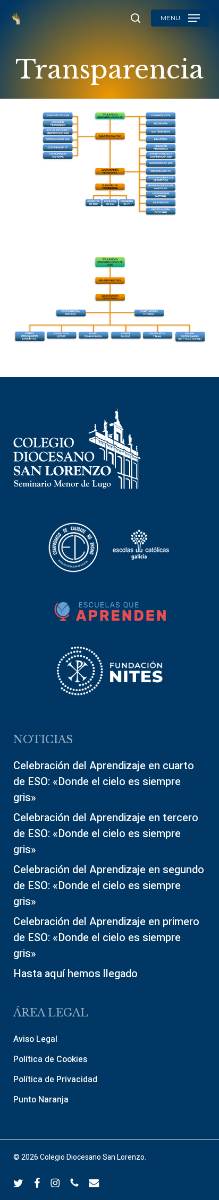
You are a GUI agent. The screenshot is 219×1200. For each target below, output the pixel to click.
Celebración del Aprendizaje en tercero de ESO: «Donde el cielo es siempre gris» (105, 833)
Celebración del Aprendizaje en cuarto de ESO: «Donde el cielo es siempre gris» (103, 781)
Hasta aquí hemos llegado (75, 973)
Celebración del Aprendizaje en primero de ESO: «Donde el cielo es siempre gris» (106, 937)
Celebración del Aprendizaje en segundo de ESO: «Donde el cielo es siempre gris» (108, 885)
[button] (180, 18)
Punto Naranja (41, 1099)
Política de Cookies (50, 1059)
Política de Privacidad (55, 1079)
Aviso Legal (35, 1039)
